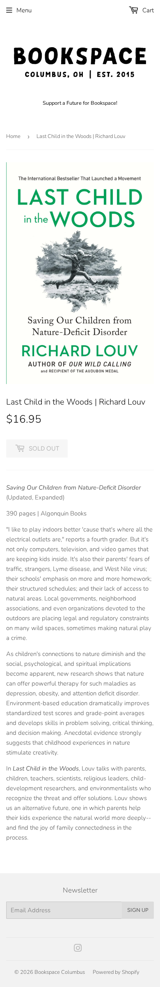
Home (13, 136)
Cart (147, 10)
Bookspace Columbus (59, 972)
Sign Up (138, 910)
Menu (24, 10)
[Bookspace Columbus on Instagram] (78, 949)
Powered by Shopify (116, 972)
